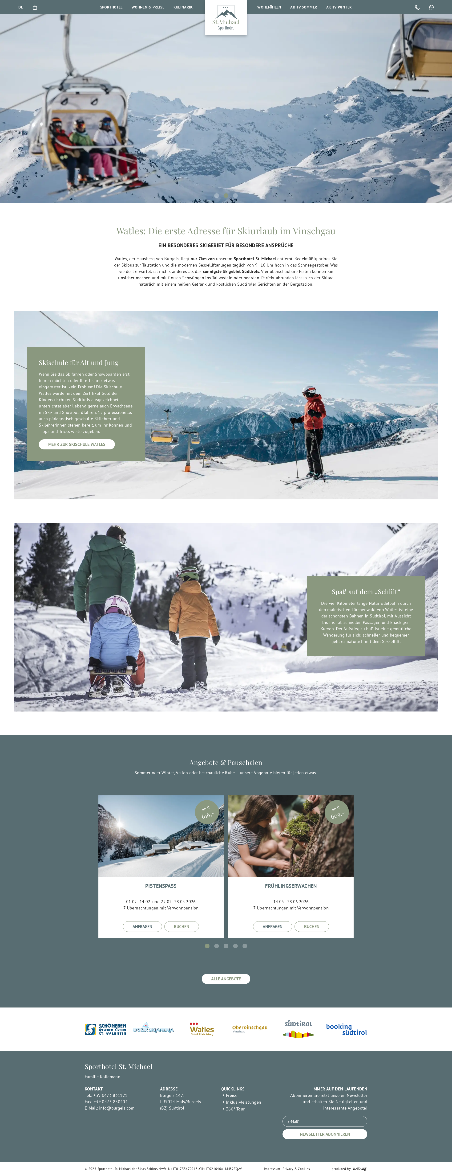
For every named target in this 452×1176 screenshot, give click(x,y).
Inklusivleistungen (243, 1102)
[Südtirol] (298, 1029)
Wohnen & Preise (148, 7)
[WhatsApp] (431, 7)
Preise (231, 1095)
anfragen (142, 926)
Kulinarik (183, 7)
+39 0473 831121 (110, 1095)
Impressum (272, 1169)
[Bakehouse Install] (226, 17)
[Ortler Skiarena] (153, 1029)
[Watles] (201, 1029)
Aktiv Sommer (303, 7)
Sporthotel (111, 7)
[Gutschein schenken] (35, 7)
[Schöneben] (105, 1029)
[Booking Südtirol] (346, 1029)
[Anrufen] (417, 7)
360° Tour (235, 1109)
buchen (181, 926)
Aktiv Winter (339, 7)
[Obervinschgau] (250, 1029)
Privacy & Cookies (296, 1169)
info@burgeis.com (117, 1108)
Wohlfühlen (269, 7)
